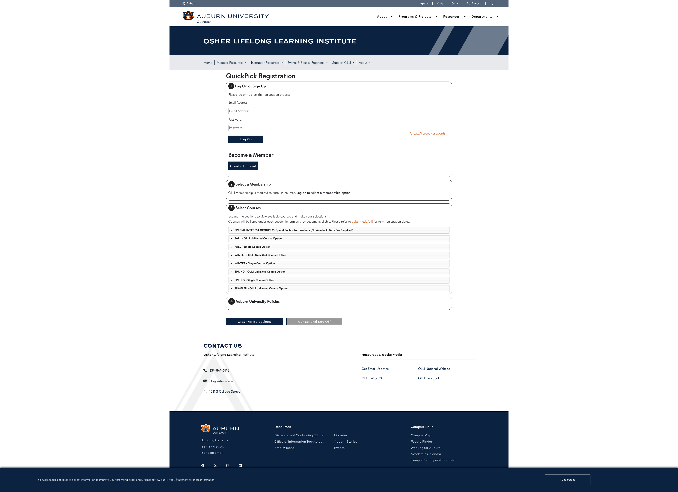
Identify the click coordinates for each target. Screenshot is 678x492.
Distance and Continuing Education (301, 435)
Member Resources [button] (230, 63)
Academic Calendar (426, 453)
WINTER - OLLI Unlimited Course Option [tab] (260, 255)
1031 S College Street (224, 391)
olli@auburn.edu (221, 381)
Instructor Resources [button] (265, 63)
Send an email (212, 452)
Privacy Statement (177, 480)
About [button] (363, 63)
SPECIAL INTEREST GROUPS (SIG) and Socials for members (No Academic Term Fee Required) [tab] (294, 230)
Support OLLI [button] (342, 63)
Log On (246, 139)
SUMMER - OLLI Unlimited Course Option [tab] (261, 288)
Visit (440, 3)
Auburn (191, 3)
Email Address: (238, 102)
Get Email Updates (375, 369)
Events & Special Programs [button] (306, 63)
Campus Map (421, 435)
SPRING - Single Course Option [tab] (254, 280)
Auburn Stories (346, 441)
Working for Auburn (426, 447)
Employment (284, 447)
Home (208, 63)
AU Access (474, 3)
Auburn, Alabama (214, 440)
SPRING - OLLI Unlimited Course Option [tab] (260, 271)
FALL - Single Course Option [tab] (252, 247)
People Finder (421, 441)
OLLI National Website (434, 369)
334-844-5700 (212, 446)
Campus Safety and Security (433, 460)
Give (455, 3)
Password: (235, 119)
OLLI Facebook (429, 378)
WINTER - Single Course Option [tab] (255, 263)
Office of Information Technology (299, 441)
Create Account (243, 166)
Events (339, 447)
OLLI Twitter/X (372, 378)
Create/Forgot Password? (427, 133)
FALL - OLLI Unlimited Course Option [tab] (258, 238)
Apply (424, 3)
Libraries (341, 435)
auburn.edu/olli (362, 221)
